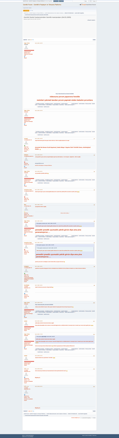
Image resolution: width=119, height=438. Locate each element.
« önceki (89, 20)
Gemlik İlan (61, 104)
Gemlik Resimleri (57, 103)
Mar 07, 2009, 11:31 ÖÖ (39, 242)
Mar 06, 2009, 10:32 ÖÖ (39, 43)
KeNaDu (26, 155)
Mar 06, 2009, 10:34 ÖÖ (39, 138)
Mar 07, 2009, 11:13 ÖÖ (39, 204)
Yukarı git (25, 411)
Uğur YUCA (27, 43)
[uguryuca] (24, 56)
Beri (25, 204)
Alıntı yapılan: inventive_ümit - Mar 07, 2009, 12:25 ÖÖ (46, 223)
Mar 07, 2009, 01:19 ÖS (38, 302)
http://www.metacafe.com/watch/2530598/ (65, 93)
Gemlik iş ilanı (46, 106)
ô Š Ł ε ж (26, 368)
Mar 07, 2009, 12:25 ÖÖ (39, 189)
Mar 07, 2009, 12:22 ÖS (38, 266)
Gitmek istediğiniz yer (75, 417)
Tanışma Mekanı (56, 104)
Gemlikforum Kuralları (40, 103)
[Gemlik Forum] (24, 166)
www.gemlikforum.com (39, 163)
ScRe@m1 (26, 266)
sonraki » (93, 20)
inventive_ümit (28, 189)
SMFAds (23, 436)
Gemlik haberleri (75, 103)
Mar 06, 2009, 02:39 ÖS (38, 154)
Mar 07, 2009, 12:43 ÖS (38, 285)
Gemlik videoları (64, 103)
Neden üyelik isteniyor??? (69, 104)
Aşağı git (25, 39)
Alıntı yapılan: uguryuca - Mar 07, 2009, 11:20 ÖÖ (45, 244)
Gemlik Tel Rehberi (41, 104)
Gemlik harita (40, 106)
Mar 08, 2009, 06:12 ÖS (38, 355)
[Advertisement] (59, 29)
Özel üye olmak (88, 103)
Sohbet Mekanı (49, 104)
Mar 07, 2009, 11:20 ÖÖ (39, 220)
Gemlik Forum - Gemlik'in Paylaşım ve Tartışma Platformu (42, 4)
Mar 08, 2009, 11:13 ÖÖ (39, 334)
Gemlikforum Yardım (49, 103)
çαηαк (25, 321)
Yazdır (94, 39)
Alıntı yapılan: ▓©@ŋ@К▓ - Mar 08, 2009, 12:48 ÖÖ (46, 336)
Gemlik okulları (82, 103)
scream (26, 138)
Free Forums (28, 436)
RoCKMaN (26, 285)
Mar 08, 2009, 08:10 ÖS (38, 368)
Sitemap (31, 436)
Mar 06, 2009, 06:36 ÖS (38, 171)
